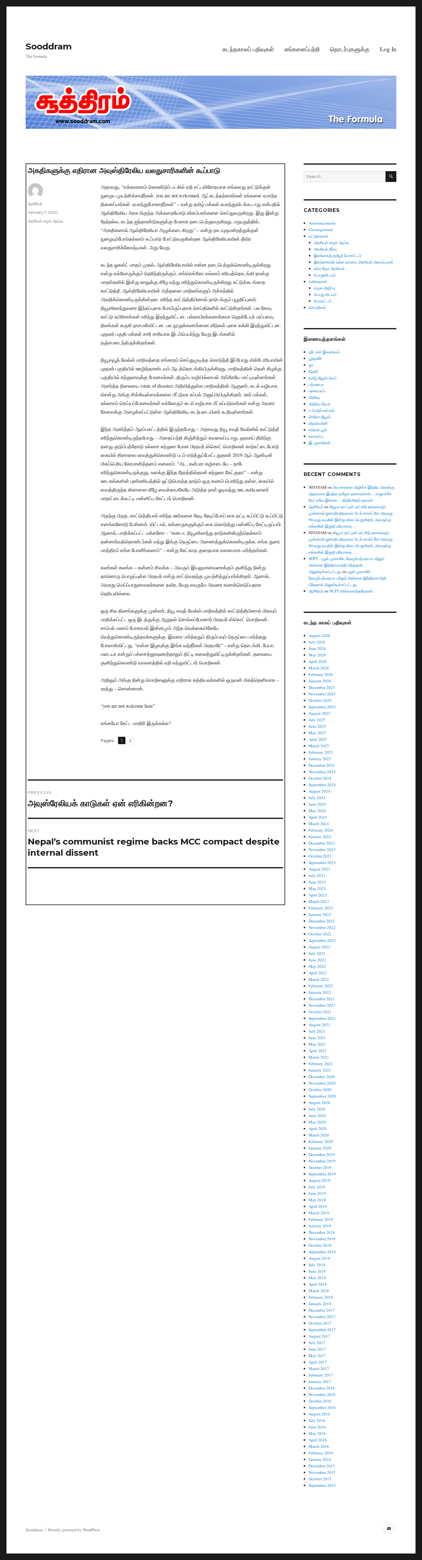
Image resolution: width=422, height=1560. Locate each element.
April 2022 (318, 973)
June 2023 (317, 882)
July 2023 (317, 875)
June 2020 (317, 1115)
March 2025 (319, 745)
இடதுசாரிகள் (320, 442)
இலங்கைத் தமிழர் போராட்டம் (337, 255)
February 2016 (321, 1453)
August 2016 (319, 1414)
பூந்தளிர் (315, 358)
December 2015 (322, 1466)
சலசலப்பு (316, 436)
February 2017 (321, 1375)
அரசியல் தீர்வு (325, 249)
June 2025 (317, 726)
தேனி (313, 371)
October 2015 (320, 1479)
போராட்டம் (322, 301)
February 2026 (321, 674)
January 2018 (320, 1303)
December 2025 (322, 687)
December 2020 (322, 1076)
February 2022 (321, 986)
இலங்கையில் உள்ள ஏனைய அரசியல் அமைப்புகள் (353, 262)
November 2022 (322, 927)
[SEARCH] (391, 176)
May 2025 (317, 733)
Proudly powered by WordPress (74, 1530)
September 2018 (322, 1251)
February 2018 (321, 1297)
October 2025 (320, 700)
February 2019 (321, 1219)
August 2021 (319, 1024)
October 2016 (320, 1401)
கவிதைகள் (318, 281)
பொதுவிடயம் (324, 275)
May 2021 (317, 1044)
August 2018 (319, 1258)
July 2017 (317, 1342)
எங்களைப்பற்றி (302, 49)
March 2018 (319, 1290)
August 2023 (319, 869)
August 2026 (319, 635)
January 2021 (320, 1070)
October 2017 (320, 1323)
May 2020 (317, 1122)
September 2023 (322, 862)
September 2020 (322, 1096)
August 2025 (319, 713)
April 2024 (318, 817)
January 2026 (320, 681)
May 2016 (317, 1433)
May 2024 (317, 810)
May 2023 (317, 888)
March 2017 (319, 1368)
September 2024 (322, 784)
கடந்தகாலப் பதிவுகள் (248, 49)
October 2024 (320, 778)
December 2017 (322, 1310)
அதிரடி (314, 397)
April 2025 (318, 739)
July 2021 (317, 1031)
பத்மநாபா (316, 384)
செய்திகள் (317, 307)
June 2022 (317, 960)
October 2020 (320, 1089)
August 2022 (319, 947)
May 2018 (317, 1277)
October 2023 (320, 856)
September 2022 (322, 940)
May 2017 (317, 1355)
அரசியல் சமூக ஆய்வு (45, 220)
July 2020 (317, 1109)
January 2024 (320, 836)
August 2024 (319, 791)
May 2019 (317, 1200)
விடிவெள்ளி (318, 423)
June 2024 (317, 804)
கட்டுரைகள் (318, 236)
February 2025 (321, 752)
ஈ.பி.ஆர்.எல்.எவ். (322, 410)
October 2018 (320, 1245)
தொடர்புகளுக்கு (349, 49)
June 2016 (317, 1427)
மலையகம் (317, 391)
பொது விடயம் (325, 294)
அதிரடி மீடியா (320, 404)
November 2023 (322, 849)
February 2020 (321, 1141)
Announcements (322, 223)
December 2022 (322, 921)
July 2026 (317, 642)
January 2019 (320, 1226)
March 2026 (319, 668)
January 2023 (320, 914)
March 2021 (319, 1057)
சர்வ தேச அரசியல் (329, 268)
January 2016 (320, 1459)
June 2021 (317, 1037)
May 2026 (317, 655)
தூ (311, 365)
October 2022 (320, 934)
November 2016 (322, 1394)
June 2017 (317, 1349)
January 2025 (320, 758)
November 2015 (322, 1472)
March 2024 (319, 823)
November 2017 (322, 1316)
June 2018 (317, 1271)
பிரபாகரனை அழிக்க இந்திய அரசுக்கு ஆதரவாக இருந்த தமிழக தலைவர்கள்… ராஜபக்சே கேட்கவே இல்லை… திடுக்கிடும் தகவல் (352, 493)
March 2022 (319, 979)
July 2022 (317, 953)
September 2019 (322, 1174)
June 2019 (317, 1193)
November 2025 (322, 694)
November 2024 (322, 771)
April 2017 (318, 1362)
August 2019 (319, 1180)
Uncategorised (321, 229)
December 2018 (322, 1232)
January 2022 (320, 992)
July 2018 (317, 1264)
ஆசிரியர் (35, 203)
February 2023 (321, 908)
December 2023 (322, 843)
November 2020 (322, 1083)
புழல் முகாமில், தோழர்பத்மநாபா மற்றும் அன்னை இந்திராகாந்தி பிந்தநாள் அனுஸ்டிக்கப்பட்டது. (347, 578)
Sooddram (49, 46)
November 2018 (322, 1239)
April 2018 (318, 1284)
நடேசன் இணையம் (324, 352)
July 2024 (317, 797)
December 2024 (322, 765)
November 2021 (322, 1005)
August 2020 (319, 1102)
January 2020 (320, 1148)
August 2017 (319, 1336)
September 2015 (322, 1485)
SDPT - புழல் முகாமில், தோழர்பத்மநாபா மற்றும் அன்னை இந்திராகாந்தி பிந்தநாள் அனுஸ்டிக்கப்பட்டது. (346, 565)
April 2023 (318, 895)
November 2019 (322, 1161)
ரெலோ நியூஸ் (320, 417)
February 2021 (321, 1063)
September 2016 (322, 1407)
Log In (388, 49)
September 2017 (322, 1329)
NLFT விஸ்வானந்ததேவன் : (352, 591)
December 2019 (322, 1154)
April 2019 (318, 1206)
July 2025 (317, 720)
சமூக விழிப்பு (324, 288)
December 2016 (322, 1388)
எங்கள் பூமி (318, 429)
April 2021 (318, 1050)
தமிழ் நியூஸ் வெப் (323, 378)
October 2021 (320, 1011)
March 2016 (319, 1446)
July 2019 (317, 1187)
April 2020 (318, 1128)
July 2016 (317, 1420)
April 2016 (318, 1440)
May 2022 (317, 966)
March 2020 (319, 1135)
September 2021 (322, 1018)
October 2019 (320, 1167)
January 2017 (320, 1381)
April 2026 (318, 661)
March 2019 (319, 1213)
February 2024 (321, 830)
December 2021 (322, 998)
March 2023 (319, 901)
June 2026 (317, 648)
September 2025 (322, 707)
